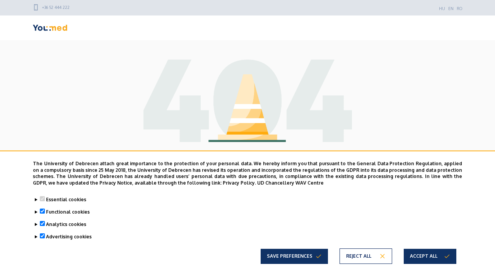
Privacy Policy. (239, 183)
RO (459, 8)
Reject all (358, 256)
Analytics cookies (66, 224)
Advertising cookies (69, 237)
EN (451, 8)
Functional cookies (68, 212)
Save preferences (289, 256)
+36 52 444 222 (56, 7)
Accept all (423, 256)
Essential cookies (66, 199)
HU (442, 8)
